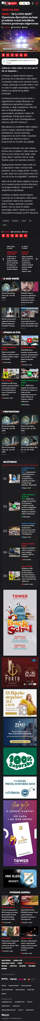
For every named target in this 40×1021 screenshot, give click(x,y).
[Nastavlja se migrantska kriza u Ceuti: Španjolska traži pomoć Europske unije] (29, 312)
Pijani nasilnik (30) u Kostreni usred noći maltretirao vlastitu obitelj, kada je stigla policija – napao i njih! (27, 263)
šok (30, 221)
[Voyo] (13, 979)
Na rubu (22, 966)
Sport (20, 963)
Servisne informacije (7, 990)
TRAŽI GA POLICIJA (8, 907)
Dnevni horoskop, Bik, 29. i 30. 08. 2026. (29, 448)
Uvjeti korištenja (20, 990)
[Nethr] (32, 979)
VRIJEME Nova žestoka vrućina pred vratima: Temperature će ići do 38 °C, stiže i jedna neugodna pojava (29, 355)
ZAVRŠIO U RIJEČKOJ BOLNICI (9, 348)
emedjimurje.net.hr (7, 1002)
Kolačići (4, 985)
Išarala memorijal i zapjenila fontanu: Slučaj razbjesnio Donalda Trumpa (9, 322)
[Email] (21, 55)
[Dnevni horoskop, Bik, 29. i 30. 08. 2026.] (29, 441)
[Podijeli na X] (7, 55)
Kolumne (32, 966)
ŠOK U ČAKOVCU (7, 380)
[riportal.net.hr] (5, 1015)
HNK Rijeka (25, 405)
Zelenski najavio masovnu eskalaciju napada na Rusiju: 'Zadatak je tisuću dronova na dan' (28, 297)
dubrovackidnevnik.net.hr (9, 1010)
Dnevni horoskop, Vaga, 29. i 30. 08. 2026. (8, 449)
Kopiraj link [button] (25, 55)
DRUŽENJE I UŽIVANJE (28, 523)
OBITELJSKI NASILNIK (25, 253)
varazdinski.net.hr (20, 1002)
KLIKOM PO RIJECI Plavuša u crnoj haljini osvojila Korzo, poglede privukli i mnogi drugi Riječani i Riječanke (29, 478)
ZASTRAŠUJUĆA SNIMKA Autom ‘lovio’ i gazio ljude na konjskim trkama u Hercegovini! (29, 914)
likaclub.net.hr (30, 1010)
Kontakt (4, 994)
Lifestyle (13, 966)
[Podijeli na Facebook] (3, 55)
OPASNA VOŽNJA (26, 938)
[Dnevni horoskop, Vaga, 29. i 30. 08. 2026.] (10, 441)
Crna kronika (7, 362)
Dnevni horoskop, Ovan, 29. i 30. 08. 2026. (8, 295)
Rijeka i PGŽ (27, 488)
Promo (4, 969)
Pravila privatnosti (26, 985)
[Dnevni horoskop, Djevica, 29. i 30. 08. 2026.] (29, 419)
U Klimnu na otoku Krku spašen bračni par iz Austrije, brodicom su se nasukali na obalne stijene (12, 262)
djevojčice (15, 221)
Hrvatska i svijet (27, 365)
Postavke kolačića (14, 985)
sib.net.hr (29, 1002)
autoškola (6, 221)
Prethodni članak (3, 259)
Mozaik (4, 966)
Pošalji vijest (30, 990)
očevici (24, 221)
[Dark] (28, 3)
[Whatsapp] (16, 55)
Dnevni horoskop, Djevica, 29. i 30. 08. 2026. (28, 428)
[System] (24, 3)
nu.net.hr (20, 1010)
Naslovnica (6, 960)
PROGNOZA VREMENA (28, 347)
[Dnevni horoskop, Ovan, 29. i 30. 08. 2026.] (10, 287)
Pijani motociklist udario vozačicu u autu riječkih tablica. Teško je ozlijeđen (10, 355)
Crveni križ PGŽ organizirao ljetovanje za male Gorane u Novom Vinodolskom (28, 529)
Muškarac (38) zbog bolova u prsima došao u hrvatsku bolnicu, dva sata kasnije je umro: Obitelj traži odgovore (10, 389)
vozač (4, 225)
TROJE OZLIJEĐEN (27, 907)
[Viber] (12, 55)
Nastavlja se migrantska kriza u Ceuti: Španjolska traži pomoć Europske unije (29, 322)
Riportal (7, 27)
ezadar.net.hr (16, 1006)
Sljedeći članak (36, 259)
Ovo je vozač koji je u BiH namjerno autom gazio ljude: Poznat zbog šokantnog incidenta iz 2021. (10, 914)
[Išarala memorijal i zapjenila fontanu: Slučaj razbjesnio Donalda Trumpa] (10, 312)
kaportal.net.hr (6, 1006)
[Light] (21, 3)
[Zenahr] (22, 979)
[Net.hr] (5, 979)
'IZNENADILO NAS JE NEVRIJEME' (12, 253)
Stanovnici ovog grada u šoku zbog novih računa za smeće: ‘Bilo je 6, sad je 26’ (10, 944)
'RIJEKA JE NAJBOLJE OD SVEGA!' (29, 381)
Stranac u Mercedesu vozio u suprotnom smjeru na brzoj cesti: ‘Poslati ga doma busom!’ (29, 945)
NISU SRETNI (6, 938)
